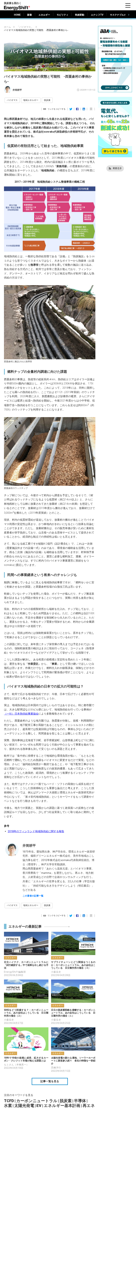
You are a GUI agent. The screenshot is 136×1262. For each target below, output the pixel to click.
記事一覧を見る (49, 1081)
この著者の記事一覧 (33, 895)
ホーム (7, 27)
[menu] (128, 5)
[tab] (17, 14)
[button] (12, 100)
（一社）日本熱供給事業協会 (21, 713)
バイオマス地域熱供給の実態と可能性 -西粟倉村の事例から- (36, 30)
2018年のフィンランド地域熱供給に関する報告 (36, 831)
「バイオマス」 (25, 27)
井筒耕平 (17, 90)
